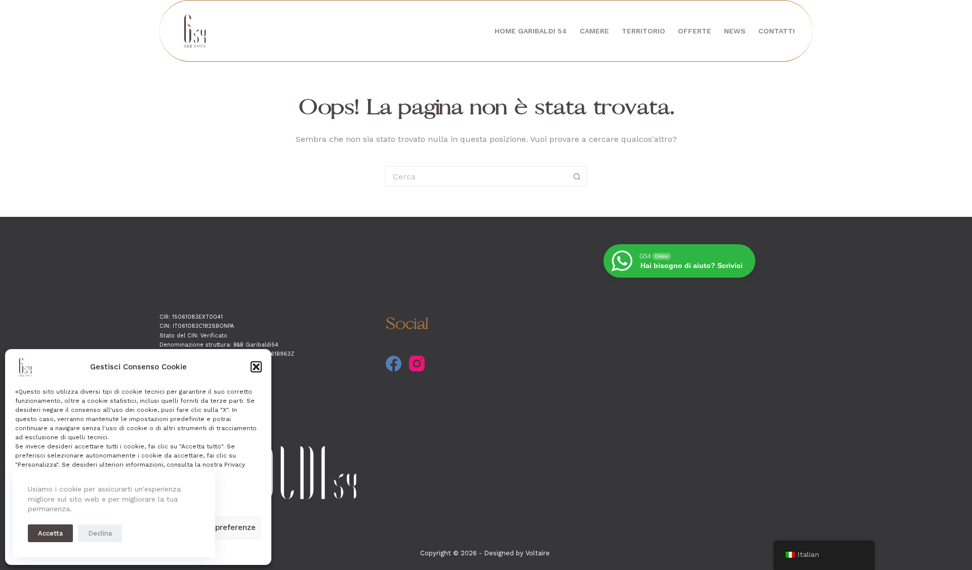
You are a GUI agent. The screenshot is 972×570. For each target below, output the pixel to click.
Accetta (50, 533)
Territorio (643, 31)
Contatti (776, 31)
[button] (256, 367)
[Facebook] (393, 363)
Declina (100, 533)
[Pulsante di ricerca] (577, 176)
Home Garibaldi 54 (531, 31)
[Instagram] (417, 363)
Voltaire (537, 553)
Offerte (694, 31)
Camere (594, 31)
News (735, 31)
